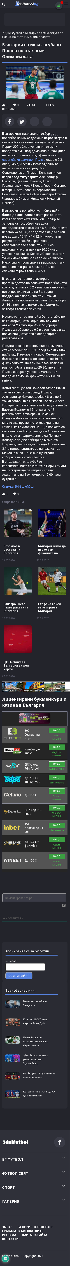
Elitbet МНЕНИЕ (56, 737)
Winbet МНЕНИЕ (56, 863)
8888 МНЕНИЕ (57, 782)
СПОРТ (8, 1187)
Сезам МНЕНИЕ (56, 846)
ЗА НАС (7, 1227)
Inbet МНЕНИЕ (56, 830)
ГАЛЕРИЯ (10, 1201)
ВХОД (56, 730)
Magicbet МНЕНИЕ (57, 754)
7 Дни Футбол (12, 33)
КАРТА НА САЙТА (34, 1235)
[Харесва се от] (4, 105)
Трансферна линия (20, 990)
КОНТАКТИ (10, 1239)
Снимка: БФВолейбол (18, 486)
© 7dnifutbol (11, 1256)
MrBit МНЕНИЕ (56, 769)
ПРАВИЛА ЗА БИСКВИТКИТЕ (22, 1231)
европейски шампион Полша (23, 159)
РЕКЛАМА (9, 1235)
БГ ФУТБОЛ (12, 1159)
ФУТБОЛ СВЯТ (15, 1173)
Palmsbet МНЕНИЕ (57, 814)
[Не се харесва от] (15, 105)
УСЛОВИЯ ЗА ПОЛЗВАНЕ (35, 1227)
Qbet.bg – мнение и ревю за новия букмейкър (35, 1059)
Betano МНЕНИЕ (56, 798)
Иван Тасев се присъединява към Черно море (35, 1041)
